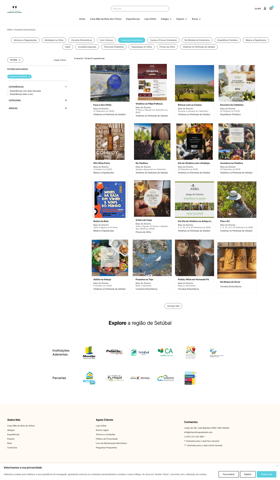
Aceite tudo (266, 474)
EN (256, 8)
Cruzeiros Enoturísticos (146, 289)
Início (9, 29)
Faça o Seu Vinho (102, 104)
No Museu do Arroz (230, 281)
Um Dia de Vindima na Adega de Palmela (199, 221)
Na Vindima (142, 163)
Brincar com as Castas (190, 104)
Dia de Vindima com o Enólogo (194, 163)
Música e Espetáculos (103, 172)
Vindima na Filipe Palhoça (149, 103)
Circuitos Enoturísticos (188, 289)
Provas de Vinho (143, 232)
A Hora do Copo (144, 220)
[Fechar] (277, 465)
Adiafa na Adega (102, 279)
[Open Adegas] (171, 19)
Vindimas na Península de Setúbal (109, 114)
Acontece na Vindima (231, 163)
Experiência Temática (230, 114)
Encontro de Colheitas (232, 104)
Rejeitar (247, 474)
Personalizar (229, 474)
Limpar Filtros (60, 60)
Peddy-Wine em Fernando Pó (193, 279)
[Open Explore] (186, 19)
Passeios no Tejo (144, 279)
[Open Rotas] (200, 19)
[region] (140, 471)
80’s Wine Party (101, 163)
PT (259, 8)
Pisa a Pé (225, 221)
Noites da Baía (100, 221)
